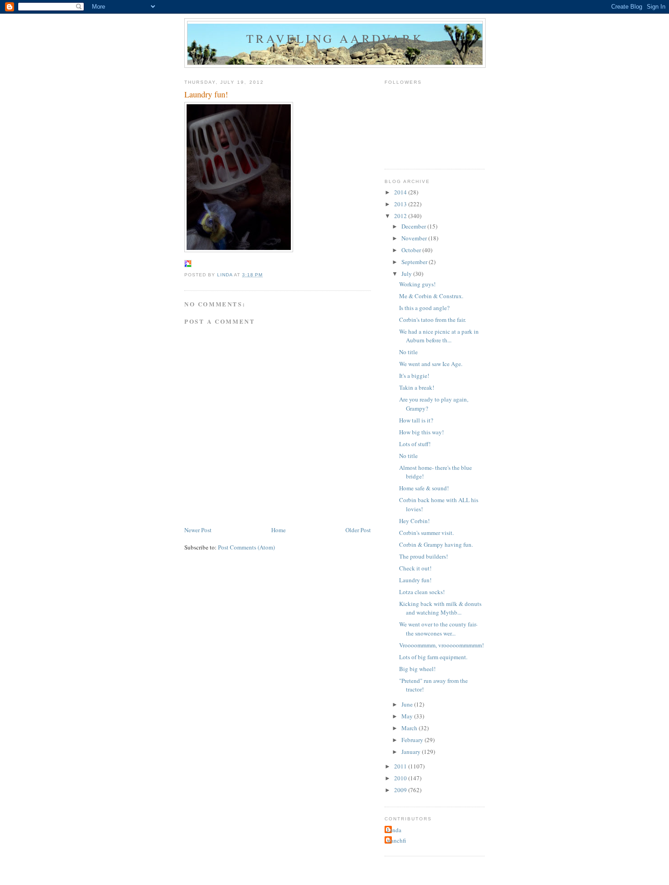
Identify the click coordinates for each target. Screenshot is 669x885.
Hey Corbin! (414, 521)
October (411, 250)
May (407, 716)
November (414, 238)
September (415, 262)
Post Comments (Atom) (246, 547)
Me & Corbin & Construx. (431, 296)
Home (278, 530)
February (413, 740)
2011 (401, 766)
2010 (401, 778)
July (407, 274)
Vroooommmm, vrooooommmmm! (441, 645)
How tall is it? (416, 420)
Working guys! (417, 284)
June (407, 704)
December (414, 226)
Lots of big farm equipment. (433, 657)
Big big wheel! (417, 669)
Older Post (358, 530)
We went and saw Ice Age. (430, 364)
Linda (394, 830)
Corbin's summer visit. (426, 533)
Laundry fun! (415, 580)
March (410, 728)
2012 (401, 216)
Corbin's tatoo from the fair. (432, 319)
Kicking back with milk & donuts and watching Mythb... (440, 608)
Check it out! (415, 568)
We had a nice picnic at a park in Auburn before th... (439, 336)
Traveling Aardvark (335, 38)
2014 (401, 192)
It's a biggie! (414, 375)
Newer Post (198, 530)
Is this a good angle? (424, 308)
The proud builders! (423, 556)
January (411, 752)
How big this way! (421, 432)
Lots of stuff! (415, 444)
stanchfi (396, 840)
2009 (401, 790)
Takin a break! (416, 387)
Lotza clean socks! (422, 592)
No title (408, 352)
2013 (401, 204)
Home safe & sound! (424, 488)
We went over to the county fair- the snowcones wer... (438, 628)
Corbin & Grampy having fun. (436, 544)
